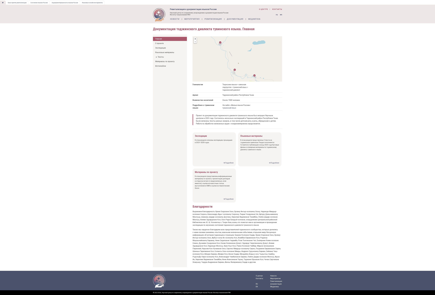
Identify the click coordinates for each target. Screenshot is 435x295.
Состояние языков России (39, 3)
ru (277, 15)
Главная (158, 39)
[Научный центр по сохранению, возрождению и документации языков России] (3, 3)
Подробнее (229, 163)
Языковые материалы (164, 52)
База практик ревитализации (17, 3)
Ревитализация (213, 19)
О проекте (159, 43)
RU (257, 284)
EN (257, 287)
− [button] (195, 42)
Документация (235, 19)
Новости (174, 19)
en (281, 15)
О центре (263, 9)
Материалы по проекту (165, 61)
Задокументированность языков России (65, 3)
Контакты (277, 9)
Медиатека (254, 19)
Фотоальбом (160, 66)
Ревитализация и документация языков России (193, 9)
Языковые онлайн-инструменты (92, 3)
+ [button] (195, 39)
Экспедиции (160, 48)
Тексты (161, 57)
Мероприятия (192, 19)
